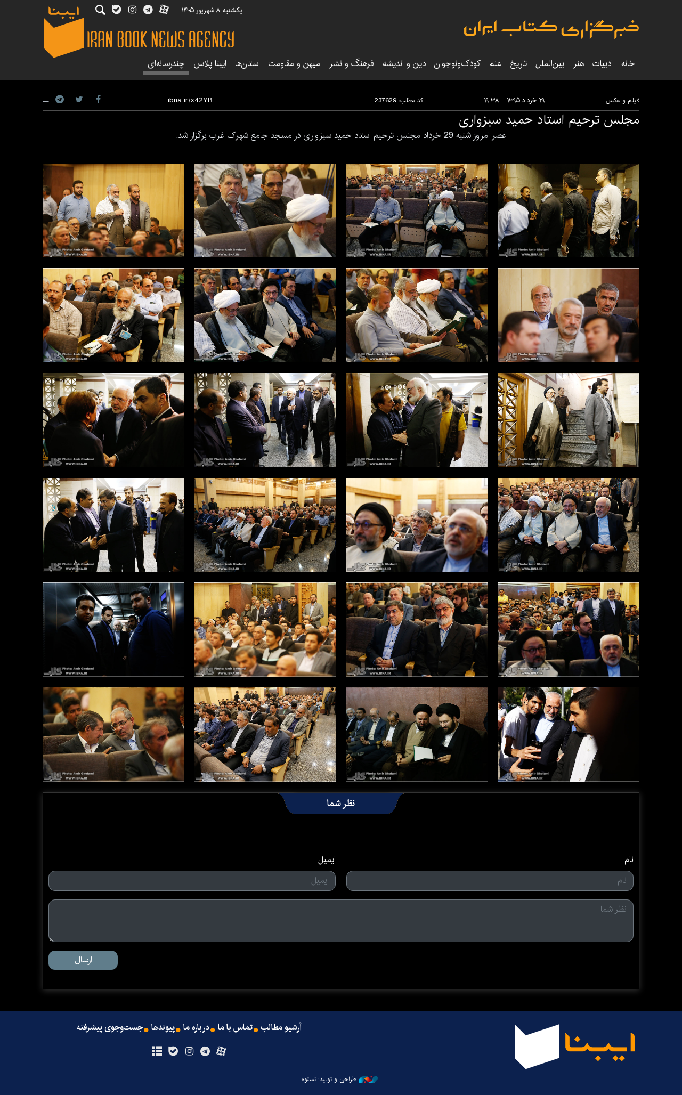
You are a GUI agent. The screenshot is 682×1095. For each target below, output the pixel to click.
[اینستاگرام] (189, 1052)
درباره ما (196, 1027)
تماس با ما (235, 1027)
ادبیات (602, 63)
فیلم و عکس (622, 100)
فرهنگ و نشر (351, 63)
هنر (578, 63)
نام (629, 860)
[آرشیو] (157, 1052)
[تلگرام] (205, 1052)
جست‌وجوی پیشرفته (110, 1027)
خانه (628, 63)
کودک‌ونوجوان (457, 63)
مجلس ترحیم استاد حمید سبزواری (549, 120)
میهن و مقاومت (294, 63)
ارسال (83, 960)
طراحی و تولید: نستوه (329, 1079)
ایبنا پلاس (209, 63)
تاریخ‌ (518, 63)
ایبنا (551, 30)
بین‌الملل (549, 63)
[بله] (173, 1052)
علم (495, 63)
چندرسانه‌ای (166, 63)
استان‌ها (247, 63)
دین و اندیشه (404, 63)
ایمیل (327, 860)
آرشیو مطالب (281, 1027)
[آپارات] (221, 1052)
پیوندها (163, 1027)
